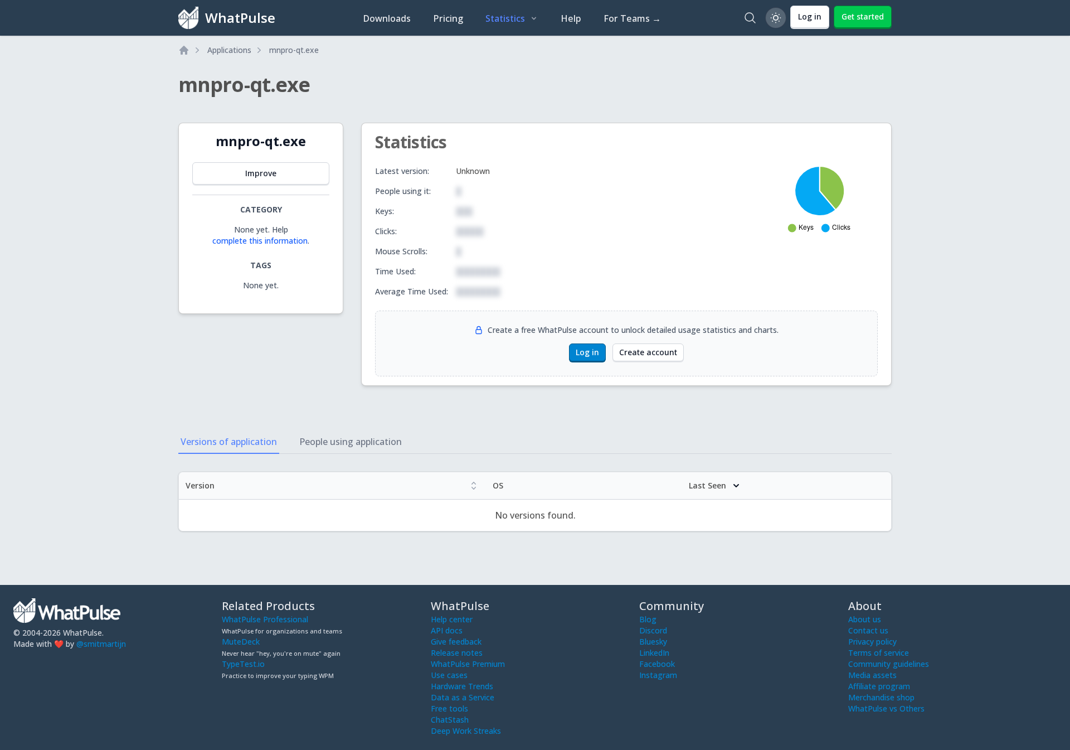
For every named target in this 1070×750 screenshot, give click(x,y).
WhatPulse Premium (468, 664)
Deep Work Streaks (466, 730)
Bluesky (653, 641)
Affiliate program (879, 686)
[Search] (750, 18)
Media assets (872, 675)
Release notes (457, 652)
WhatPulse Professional (265, 619)
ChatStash (450, 719)
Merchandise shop (881, 697)
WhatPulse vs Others (886, 708)
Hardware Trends (462, 686)
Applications (229, 50)
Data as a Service (462, 697)
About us (864, 619)
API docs (447, 630)
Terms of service (878, 652)
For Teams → (632, 18)
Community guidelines (888, 664)
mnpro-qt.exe (294, 50)
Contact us (868, 630)
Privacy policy (872, 641)
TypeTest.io (243, 664)
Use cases (449, 675)
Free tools (449, 708)
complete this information (260, 240)
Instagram (658, 675)
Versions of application (229, 442)
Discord (653, 630)
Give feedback (456, 641)
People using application (350, 442)
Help (571, 18)
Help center (452, 619)
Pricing (448, 18)
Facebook (657, 664)
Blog (647, 619)
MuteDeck (241, 641)
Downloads (387, 18)
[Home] (183, 50)
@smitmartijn (101, 643)
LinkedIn (654, 652)
